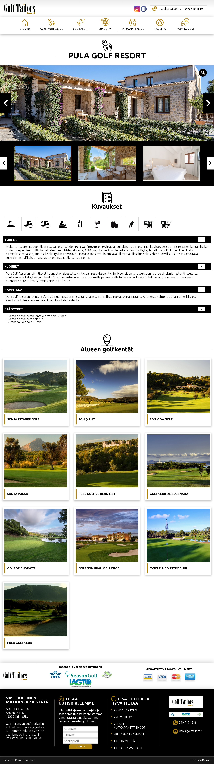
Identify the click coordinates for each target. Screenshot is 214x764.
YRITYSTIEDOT (124, 717)
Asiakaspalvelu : (181, 8)
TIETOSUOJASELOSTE (128, 747)
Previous (5, 103)
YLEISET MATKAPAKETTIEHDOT (130, 725)
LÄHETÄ (81, 746)
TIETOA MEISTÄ (124, 741)
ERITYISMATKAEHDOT (129, 734)
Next (208, 103)
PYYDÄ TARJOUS (125, 710)
